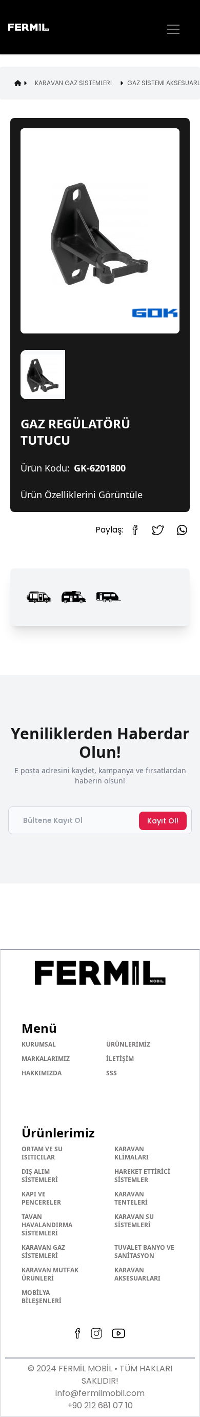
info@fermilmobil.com (100, 1393)
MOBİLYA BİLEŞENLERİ (42, 1296)
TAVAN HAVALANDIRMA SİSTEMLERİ (47, 1224)
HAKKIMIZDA (42, 1073)
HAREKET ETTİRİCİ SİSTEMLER (142, 1175)
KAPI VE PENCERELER (41, 1198)
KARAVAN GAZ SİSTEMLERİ (43, 1251)
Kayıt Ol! (162, 821)
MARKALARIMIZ (46, 1058)
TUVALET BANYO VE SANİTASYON (144, 1251)
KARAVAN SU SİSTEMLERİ (134, 1220)
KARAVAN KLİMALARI (131, 1153)
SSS (111, 1073)
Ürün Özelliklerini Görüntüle (82, 494)
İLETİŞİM (120, 1058)
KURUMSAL (39, 1044)
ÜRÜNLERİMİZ (128, 1044)
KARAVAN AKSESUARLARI (137, 1274)
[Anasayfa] (38, 27)
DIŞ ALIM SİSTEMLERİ (40, 1175)
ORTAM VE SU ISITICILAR (42, 1153)
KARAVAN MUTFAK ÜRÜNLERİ (50, 1274)
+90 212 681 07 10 (100, 1405)
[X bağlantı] (158, 530)
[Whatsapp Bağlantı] (182, 530)
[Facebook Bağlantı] (138, 530)
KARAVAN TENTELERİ (131, 1198)
